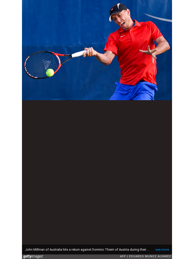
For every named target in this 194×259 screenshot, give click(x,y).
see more (162, 249)
